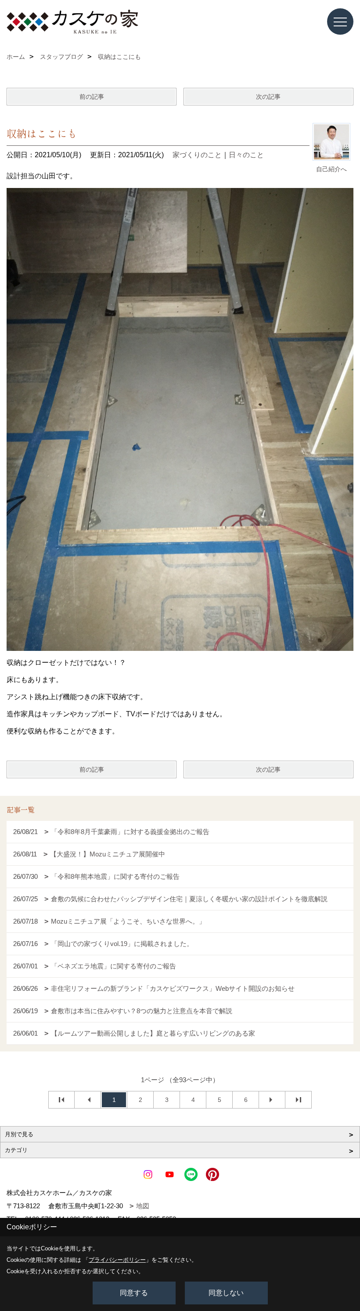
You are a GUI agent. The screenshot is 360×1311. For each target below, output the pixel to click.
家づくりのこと (197, 155)
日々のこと (246, 155)
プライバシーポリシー (117, 1260)
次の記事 (268, 96)
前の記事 (91, 96)
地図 (142, 1206)
